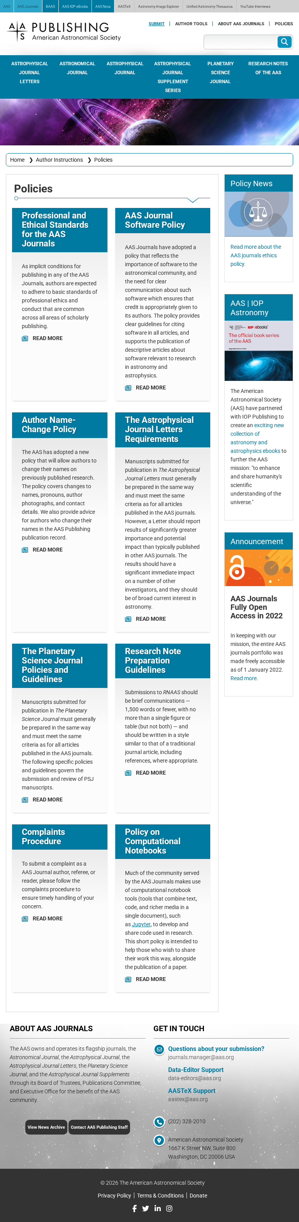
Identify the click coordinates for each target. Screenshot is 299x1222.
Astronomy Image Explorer (158, 6)
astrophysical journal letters (29, 72)
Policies (284, 23)
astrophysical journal (125, 67)
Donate (198, 1195)
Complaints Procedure (43, 836)
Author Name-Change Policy (49, 424)
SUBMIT (157, 23)
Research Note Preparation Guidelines (153, 660)
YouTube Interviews (255, 6)
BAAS (50, 6)
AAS (7, 6)
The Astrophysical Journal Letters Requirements (159, 429)
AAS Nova (103, 6)
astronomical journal (77, 67)
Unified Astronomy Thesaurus (209, 6)
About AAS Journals (241, 23)
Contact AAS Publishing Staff (99, 1127)
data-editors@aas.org (194, 1078)
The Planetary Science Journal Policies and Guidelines (52, 665)
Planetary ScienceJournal (221, 72)
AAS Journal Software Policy (155, 219)
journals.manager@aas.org (201, 1057)
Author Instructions (59, 159)
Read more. (244, 678)
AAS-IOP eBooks (75, 6)
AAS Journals (28, 6)
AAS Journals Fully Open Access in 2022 (256, 606)
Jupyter (141, 924)
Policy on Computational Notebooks (153, 841)
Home (17, 159)
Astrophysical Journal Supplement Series (172, 76)
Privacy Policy (114, 1195)
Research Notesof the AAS (268, 67)
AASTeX (124, 6)
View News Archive (46, 1127)
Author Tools (191, 23)
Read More (48, 338)
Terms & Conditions (160, 1195)
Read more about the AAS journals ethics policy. (255, 255)
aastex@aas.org (188, 1099)
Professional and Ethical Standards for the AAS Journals (55, 229)
